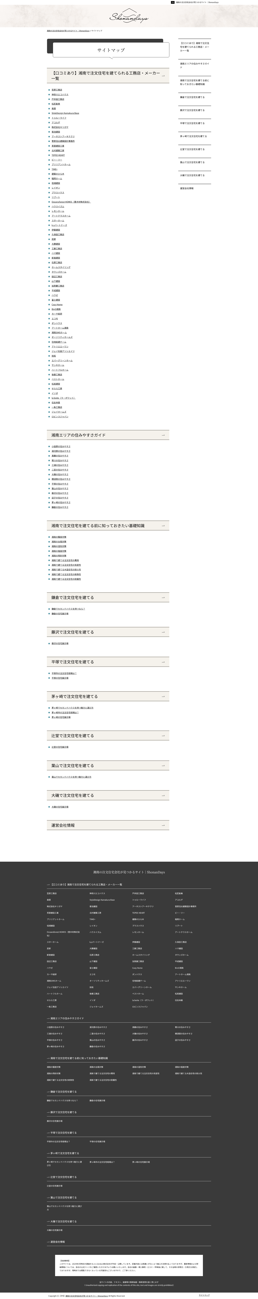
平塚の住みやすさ (60, 483)
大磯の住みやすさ (60, 474)
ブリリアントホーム (61, 164)
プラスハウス (58, 192)
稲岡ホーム (57, 178)
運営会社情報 (63, 825)
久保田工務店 (58, 234)
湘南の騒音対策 (59, 536)
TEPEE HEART (58, 155)
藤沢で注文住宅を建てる (72, 632)
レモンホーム (58, 211)
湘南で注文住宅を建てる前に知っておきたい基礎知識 (98, 525)
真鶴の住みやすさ (60, 455)
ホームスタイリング (61, 267)
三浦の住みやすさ (60, 465)
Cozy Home (57, 304)
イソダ (55, 393)
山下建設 (56, 281)
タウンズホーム (59, 271)
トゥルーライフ (59, 117)
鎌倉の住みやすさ (60, 507)
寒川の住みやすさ (60, 460)
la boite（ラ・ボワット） (64, 397)
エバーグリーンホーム (62, 360)
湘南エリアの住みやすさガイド (78, 435)
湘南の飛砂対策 (59, 555)
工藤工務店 (57, 248)
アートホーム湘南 (60, 327)
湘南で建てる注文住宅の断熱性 (66, 574)
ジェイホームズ (59, 411)
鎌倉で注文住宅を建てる (72, 597)
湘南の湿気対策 (59, 546)
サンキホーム (58, 365)
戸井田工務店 (58, 99)
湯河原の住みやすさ (61, 450)
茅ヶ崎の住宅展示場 (61, 717)
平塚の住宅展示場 (60, 677)
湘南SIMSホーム (59, 332)
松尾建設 (56, 383)
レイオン (56, 187)
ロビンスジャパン (60, 416)
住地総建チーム (59, 341)
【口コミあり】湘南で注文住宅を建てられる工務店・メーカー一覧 (105, 75)
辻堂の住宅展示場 (60, 746)
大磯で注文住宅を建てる (72, 795)
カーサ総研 (57, 313)
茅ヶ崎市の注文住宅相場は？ (65, 712)
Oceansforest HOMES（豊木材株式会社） (71, 201)
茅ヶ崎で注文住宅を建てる (74, 696)
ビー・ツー (57, 159)
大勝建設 (56, 243)
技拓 (54, 355)
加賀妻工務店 (58, 285)
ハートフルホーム (60, 369)
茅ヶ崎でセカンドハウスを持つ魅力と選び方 (72, 707)
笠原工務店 (57, 89)
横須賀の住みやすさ (61, 478)
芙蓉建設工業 (58, 145)
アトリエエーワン (60, 346)
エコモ (55, 318)
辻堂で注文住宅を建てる (72, 735)
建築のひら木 (58, 173)
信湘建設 (56, 183)
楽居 (54, 108)
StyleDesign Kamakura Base (65, 113)
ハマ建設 (56, 253)
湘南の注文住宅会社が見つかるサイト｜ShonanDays (197, 2)
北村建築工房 (58, 150)
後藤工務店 (57, 374)
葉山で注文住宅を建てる (72, 765)
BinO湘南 (56, 309)
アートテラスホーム (61, 215)
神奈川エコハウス (60, 94)
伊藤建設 (56, 229)
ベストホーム (58, 379)
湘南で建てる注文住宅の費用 (65, 560)
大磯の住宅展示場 (60, 806)
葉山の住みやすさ (60, 488)
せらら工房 (57, 388)
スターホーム (58, 220)
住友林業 (56, 402)
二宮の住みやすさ (60, 469)
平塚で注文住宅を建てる (72, 661)
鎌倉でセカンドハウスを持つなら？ (68, 608)
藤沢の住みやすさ (60, 493)
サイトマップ (204, 1295)
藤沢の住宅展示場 (60, 643)
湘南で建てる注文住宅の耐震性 (66, 578)
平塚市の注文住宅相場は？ (64, 673)
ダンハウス (57, 323)
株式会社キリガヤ (60, 127)
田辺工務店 (57, 276)
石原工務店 (57, 262)
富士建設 (56, 299)
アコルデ (56, 122)
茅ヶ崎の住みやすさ (61, 502)
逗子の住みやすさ (60, 497)
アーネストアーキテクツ (63, 136)
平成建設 (56, 290)
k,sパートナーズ (59, 225)
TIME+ (54, 169)
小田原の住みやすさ (61, 446)
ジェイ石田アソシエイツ (63, 351)
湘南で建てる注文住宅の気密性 (66, 564)
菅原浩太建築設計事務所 (63, 140)
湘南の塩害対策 (59, 550)
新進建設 (56, 257)
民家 (54, 239)
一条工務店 (57, 407)
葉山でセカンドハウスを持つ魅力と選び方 (71, 776)
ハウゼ (55, 295)
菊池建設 (56, 131)
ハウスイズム (58, 206)
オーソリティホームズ (62, 337)
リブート (56, 197)
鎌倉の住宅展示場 (60, 613)
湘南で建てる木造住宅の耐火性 (66, 569)
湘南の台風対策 (59, 541)
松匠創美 (56, 103)
